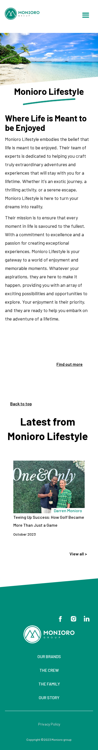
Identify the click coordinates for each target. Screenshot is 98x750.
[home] (24, 14)
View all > (78, 553)
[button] (86, 15)
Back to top (21, 403)
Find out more (69, 364)
